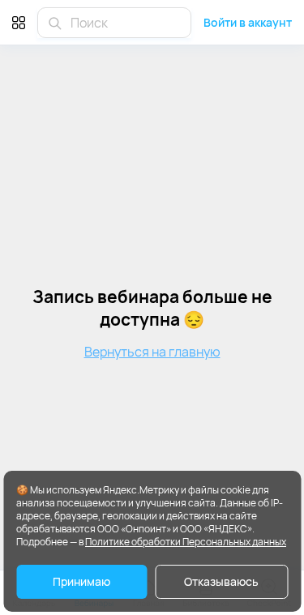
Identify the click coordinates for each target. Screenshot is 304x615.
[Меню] (18, 22)
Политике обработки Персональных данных (185, 542)
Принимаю (81, 581)
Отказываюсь (221, 581)
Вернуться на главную (152, 352)
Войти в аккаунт (247, 22)
